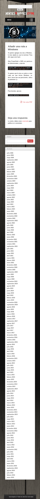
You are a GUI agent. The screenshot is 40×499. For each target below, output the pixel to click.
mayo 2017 (10, 328)
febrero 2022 (11, 234)
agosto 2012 (11, 433)
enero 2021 (10, 262)
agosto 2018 (11, 307)
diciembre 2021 (12, 239)
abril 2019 (10, 295)
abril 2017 (10, 330)
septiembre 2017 (12, 321)
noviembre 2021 (12, 241)
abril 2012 (10, 442)
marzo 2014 (10, 403)
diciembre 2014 (12, 382)
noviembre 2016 (12, 337)
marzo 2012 (10, 445)
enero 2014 (10, 407)
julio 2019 (10, 288)
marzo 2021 (10, 258)
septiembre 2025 (12, 160)
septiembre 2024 (12, 183)
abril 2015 (10, 372)
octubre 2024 (11, 181)
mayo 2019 (10, 293)
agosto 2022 (11, 223)
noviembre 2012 (12, 431)
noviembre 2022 (12, 216)
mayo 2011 (10, 456)
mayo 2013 (10, 419)
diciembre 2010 (12, 466)
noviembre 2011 (12, 449)
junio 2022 (10, 227)
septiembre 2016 (12, 342)
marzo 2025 (10, 169)
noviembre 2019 (12, 281)
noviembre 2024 (12, 178)
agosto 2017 (11, 323)
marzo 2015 (10, 375)
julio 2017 (10, 325)
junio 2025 (10, 167)
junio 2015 (10, 368)
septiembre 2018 (12, 304)
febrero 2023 (11, 209)
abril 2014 (10, 400)
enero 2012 (10, 447)
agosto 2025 (11, 162)
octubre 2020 (11, 269)
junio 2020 (10, 274)
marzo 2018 (10, 314)
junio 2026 (10, 155)
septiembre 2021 (12, 246)
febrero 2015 (11, 377)
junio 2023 (10, 199)
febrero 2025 (11, 171)
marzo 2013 (10, 421)
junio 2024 (10, 185)
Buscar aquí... (20, 3)
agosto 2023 (11, 197)
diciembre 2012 (12, 428)
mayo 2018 (10, 311)
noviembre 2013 (12, 412)
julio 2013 (10, 417)
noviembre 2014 (12, 384)
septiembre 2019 (12, 283)
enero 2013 (10, 426)
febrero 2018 (11, 316)
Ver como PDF (27, 102)
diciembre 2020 (12, 265)
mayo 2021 (10, 253)
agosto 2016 (11, 344)
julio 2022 (10, 225)
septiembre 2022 (12, 220)
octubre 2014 (11, 386)
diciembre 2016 (12, 335)
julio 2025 (10, 164)
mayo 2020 (10, 276)
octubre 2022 (11, 218)
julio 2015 (10, 365)
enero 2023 (10, 211)
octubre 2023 (11, 195)
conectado (25, 121)
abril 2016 (10, 351)
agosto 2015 (11, 363)
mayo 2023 (10, 202)
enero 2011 (10, 463)
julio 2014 (10, 393)
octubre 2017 (11, 319)
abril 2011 (10, 459)
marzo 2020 (10, 279)
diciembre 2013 (12, 410)
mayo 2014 (10, 398)
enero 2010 (10, 477)
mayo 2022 (10, 230)
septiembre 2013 (12, 414)
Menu (9, 20)
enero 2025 (10, 174)
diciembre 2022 (12, 213)
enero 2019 (10, 300)
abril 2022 (10, 232)
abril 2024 (10, 190)
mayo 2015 (10, 370)
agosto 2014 (11, 391)
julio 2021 (10, 248)
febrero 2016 (11, 356)
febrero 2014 (11, 405)
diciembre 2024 (12, 176)
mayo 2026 (10, 157)
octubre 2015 (11, 361)
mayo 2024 (10, 188)
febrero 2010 (11, 475)
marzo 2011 (10, 461)
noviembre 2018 (12, 302)
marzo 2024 (10, 192)
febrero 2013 (11, 424)
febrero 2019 (11, 298)
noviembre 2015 (12, 358)
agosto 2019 (11, 286)
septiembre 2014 (12, 389)
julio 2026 (10, 153)
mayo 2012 (10, 440)
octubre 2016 (11, 340)
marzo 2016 (10, 353)
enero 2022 (10, 237)
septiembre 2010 (12, 468)
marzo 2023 (10, 206)
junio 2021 (10, 251)
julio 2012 (10, 435)
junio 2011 (10, 454)
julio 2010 (10, 473)
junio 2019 (10, 290)
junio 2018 (10, 309)
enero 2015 (10, 379)
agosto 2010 (11, 470)
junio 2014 (10, 396)
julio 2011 (10, 452)
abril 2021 (10, 255)
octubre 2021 (11, 244)
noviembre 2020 (12, 267)
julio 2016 (10, 347)
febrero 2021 (11, 260)
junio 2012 (10, 438)
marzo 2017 (10, 332)
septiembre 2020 (12, 272)
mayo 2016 (10, 349)
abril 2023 (10, 204)
